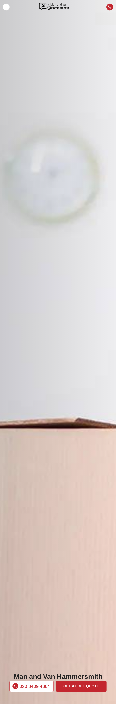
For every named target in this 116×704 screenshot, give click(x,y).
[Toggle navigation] (6, 7)
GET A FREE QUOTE (81, 686)
